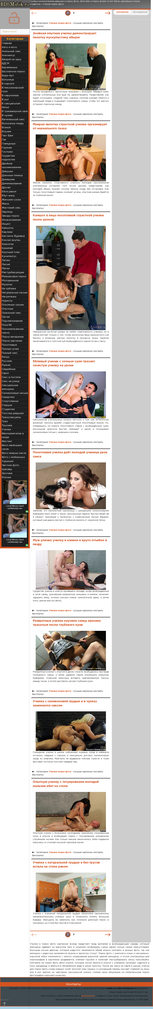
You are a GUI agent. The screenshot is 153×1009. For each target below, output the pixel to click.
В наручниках (10, 95)
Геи (4, 140)
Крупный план (11, 252)
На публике (9, 289)
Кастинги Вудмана (13, 236)
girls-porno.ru (88, 996)
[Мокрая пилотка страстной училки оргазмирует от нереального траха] (71, 157)
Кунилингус (9, 256)
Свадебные (9, 369)
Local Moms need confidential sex (15, 507)
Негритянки (9, 297)
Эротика (7, 473)
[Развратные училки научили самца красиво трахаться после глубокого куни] (71, 650)
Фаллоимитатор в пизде (13, 435)
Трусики (7, 425)
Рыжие (6, 365)
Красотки (8, 244)
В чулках (7, 115)
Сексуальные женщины (10, 387)
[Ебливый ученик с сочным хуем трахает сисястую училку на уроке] (71, 394)
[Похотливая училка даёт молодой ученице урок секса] (71, 485)
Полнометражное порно (12, 331)
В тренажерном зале (15, 111)
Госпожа (7, 152)
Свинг (5, 373)
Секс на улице (10, 381)
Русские (7, 361)
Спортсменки (10, 401)
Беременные (9, 67)
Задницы (7, 212)
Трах (5, 421)
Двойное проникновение (11, 166)
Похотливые (9, 345)
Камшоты (7, 228)
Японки (6, 477)
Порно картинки (12, 341)
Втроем (6, 132)
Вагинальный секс (13, 119)
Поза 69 (7, 325)
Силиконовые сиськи (15, 393)
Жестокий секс (11, 208)
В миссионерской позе (13, 90)
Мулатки (7, 285)
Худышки (7, 461)
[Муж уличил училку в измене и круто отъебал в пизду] (71, 570)
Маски (6, 268)
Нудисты (7, 301)
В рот (5, 100)
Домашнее (8, 179)
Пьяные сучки (10, 349)
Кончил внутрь (11, 240)
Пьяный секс (9, 353)
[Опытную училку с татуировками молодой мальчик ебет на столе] (71, 811)
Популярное (122, 12)
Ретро (5, 357)
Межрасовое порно (14, 276)
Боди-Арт (8, 76)
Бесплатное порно (13, 72)
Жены (5, 204)
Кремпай (7, 248)
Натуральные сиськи (14, 293)
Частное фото (10, 465)
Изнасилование (11, 220)
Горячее (7, 148)
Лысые (6, 264)
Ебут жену (8, 196)
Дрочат (6, 188)
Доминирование (12, 183)
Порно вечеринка (13, 337)
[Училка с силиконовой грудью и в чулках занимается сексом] (71, 731)
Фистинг (7, 441)
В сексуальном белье (11, 106)
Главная (7, 43)
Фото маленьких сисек (12, 447)
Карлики (7, 232)
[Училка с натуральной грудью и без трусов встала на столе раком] (71, 892)
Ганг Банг (8, 136)
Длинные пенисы (12, 175)
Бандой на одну (11, 59)
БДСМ (5, 63)
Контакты (73, 984)
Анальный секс (11, 51)
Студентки (8, 409)
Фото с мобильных (13, 457)
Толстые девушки (13, 413)
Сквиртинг (8, 397)
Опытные (7, 309)
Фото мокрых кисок (14, 453)
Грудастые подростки (8, 158)
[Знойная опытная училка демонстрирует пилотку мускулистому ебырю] (71, 66)
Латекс (6, 260)
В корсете (8, 84)
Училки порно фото (60, 23)
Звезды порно (10, 216)
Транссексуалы (11, 417)
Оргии (6, 317)
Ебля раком (9, 192)
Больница (8, 80)
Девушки (7, 171)
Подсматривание (12, 321)
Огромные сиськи (13, 305)
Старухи (7, 405)
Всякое (6, 127)
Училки (6, 429)
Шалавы (7, 469)
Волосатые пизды (13, 123)
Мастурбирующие (13, 272)
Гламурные (9, 144)
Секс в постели (11, 377)
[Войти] (14, 18)
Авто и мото (9, 47)
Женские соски (11, 200)
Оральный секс (11, 313)
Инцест (6, 224)
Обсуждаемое (140, 12)
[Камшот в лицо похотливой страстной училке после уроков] (71, 277)
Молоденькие (10, 280)
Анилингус (8, 55)
